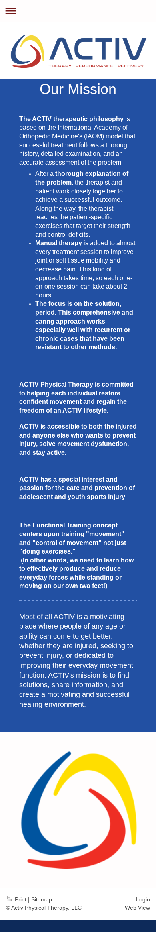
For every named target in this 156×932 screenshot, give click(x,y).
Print (20, 899)
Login (143, 899)
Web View (137, 907)
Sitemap (41, 899)
